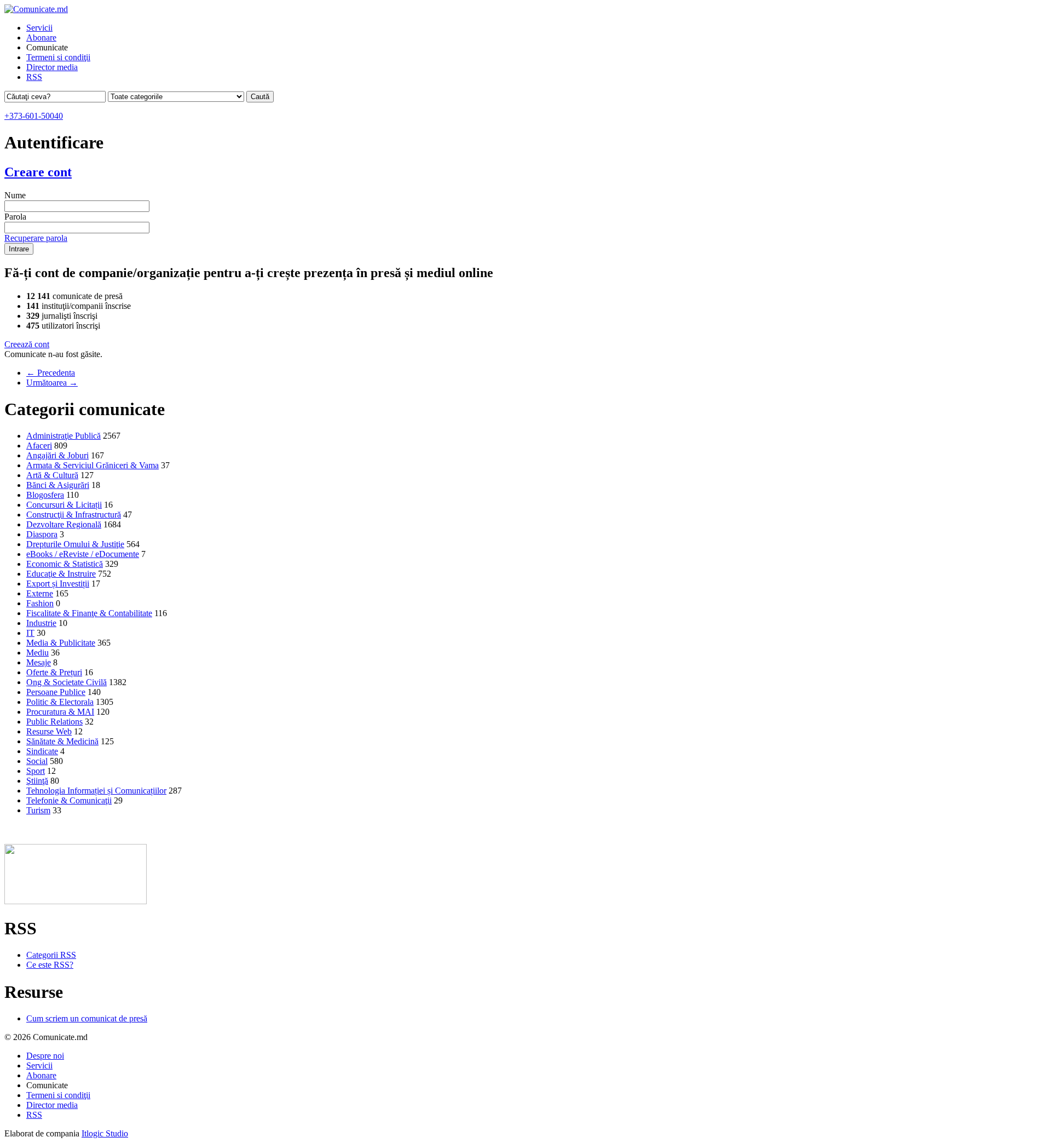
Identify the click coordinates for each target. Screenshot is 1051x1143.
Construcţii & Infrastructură (73, 514)
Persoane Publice (55, 692)
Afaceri (39, 445)
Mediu (37, 652)
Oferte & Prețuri (54, 672)
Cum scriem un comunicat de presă (86, 1018)
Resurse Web (49, 731)
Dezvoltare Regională (63, 524)
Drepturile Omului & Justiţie (75, 544)
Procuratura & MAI (60, 711)
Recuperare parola (35, 238)
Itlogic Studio (105, 1133)
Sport (35, 771)
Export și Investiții (57, 583)
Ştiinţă (37, 780)
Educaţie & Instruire (61, 573)
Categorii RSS (51, 955)
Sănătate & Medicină (62, 741)
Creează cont (26, 344)
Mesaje (38, 662)
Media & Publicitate (60, 642)
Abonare (41, 37)
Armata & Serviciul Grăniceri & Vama (92, 465)
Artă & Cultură (52, 475)
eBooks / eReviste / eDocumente (82, 554)
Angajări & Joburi (57, 455)
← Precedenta (50, 372)
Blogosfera (45, 494)
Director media (52, 67)
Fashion (40, 603)
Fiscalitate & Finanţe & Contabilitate (89, 613)
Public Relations (54, 721)
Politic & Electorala (60, 702)
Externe (39, 593)
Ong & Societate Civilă (66, 682)
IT (30, 632)
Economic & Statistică (64, 563)
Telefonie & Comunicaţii (69, 800)
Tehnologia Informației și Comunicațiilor (96, 790)
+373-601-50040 (33, 115)
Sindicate (42, 751)
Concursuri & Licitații (64, 504)
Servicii (39, 27)
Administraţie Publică (63, 435)
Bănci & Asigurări (57, 485)
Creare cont (38, 172)
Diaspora (41, 534)
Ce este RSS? (49, 964)
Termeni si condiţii (58, 57)
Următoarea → (52, 382)
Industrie (41, 623)
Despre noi (45, 1055)
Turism (38, 810)
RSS (34, 77)
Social (37, 761)
